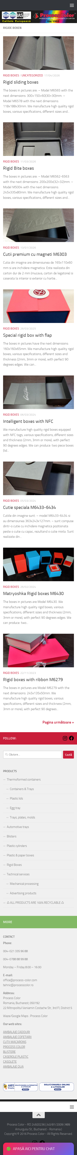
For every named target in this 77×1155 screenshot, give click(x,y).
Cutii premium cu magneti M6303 (35, 254)
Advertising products (23, 893)
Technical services (18, 874)
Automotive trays (18, 827)
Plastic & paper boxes (20, 855)
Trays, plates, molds (22, 817)
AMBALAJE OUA (13, 1066)
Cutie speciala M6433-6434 (29, 507)
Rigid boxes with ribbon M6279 (33, 679)
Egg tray (15, 808)
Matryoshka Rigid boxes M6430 (33, 593)
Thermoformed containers (24, 779)
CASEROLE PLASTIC (15, 1057)
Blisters (11, 836)
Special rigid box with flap (27, 335)
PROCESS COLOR (14, 1047)
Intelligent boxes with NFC (28, 421)
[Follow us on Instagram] (64, 738)
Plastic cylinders (17, 846)
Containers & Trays (22, 789)
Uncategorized (32, 75)
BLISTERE (9, 1052)
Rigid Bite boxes (18, 168)
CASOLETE (10, 1062)
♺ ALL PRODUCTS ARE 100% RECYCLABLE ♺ (35, 903)
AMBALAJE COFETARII (17, 1037)
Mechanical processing (24, 884)
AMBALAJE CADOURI (16, 1032)
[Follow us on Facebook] (71, 738)
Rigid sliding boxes (20, 82)
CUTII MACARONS (14, 1042)
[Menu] (72, 5)
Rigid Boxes (11, 75)
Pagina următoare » (58, 722)
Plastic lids (16, 798)
